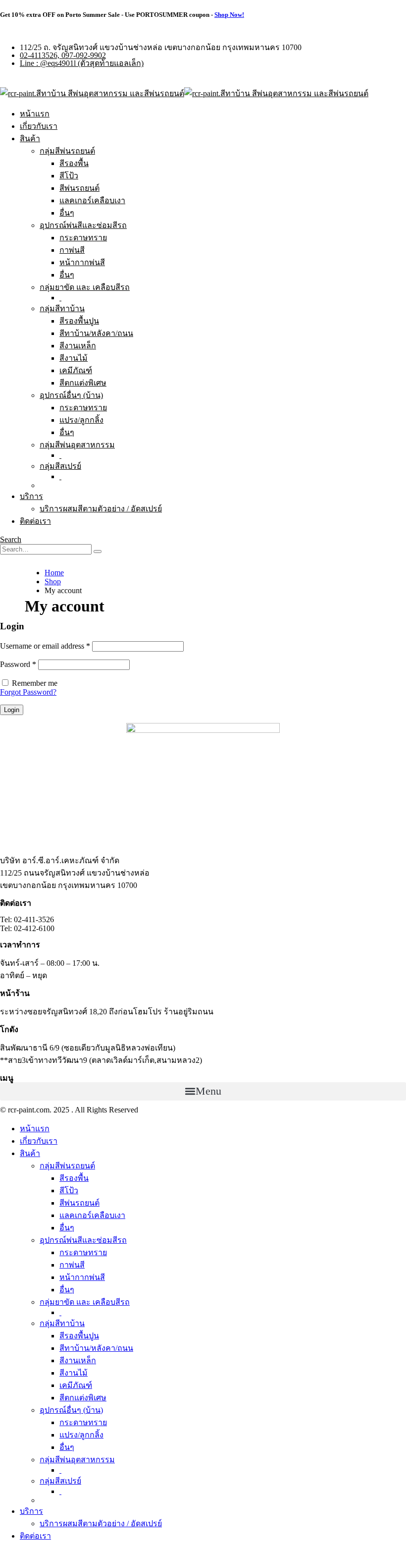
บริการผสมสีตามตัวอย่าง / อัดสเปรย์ (101, 508)
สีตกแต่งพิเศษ (82, 383)
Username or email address (45, 646)
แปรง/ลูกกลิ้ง (81, 420)
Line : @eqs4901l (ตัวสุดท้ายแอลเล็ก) (82, 63)
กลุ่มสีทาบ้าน (62, 308)
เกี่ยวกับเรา (38, 126)
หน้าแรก (35, 114)
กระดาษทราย (83, 237)
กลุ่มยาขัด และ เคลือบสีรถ (85, 287)
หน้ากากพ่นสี (82, 262)
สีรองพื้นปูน (79, 321)
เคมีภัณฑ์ (75, 370)
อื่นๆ (66, 213)
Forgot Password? (28, 692)
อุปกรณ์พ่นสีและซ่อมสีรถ (83, 225)
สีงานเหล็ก (77, 345)
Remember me (34, 683)
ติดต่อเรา (35, 521)
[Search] (98, 551)
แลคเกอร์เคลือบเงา (92, 200)
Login (11, 710)
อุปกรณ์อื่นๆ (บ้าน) (71, 395)
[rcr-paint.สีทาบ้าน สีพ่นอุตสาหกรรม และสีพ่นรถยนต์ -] (184, 93)
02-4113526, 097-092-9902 (63, 55)
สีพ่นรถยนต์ (79, 188)
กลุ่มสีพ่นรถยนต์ (67, 151)
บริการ (31, 496)
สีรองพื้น (74, 163)
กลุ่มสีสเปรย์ (60, 466)
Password (18, 664)
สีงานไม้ (73, 358)
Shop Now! (229, 14)
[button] (203, 1091)
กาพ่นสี (72, 250)
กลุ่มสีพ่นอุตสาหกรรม (77, 445)
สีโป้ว (68, 175)
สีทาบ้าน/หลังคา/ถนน (96, 333)
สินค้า (30, 138)
